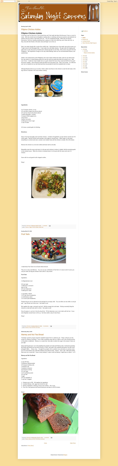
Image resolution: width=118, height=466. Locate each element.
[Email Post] (49, 225)
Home (45, 443)
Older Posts (73, 443)
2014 (84, 59)
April (85, 51)
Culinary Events (86, 41)
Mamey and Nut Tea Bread (32, 334)
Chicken (27, 227)
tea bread (42, 439)
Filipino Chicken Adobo (30, 29)
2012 (84, 64)
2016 (84, 55)
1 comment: (45, 225)
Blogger (65, 454)
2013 (84, 61)
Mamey (26, 439)
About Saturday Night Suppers (89, 43)
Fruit (30, 327)
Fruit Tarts (25, 234)
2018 (84, 49)
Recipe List (85, 39)
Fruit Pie (33, 327)
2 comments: (46, 326)
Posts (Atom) (31, 445)
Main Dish (41, 227)
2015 (84, 58)
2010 (84, 68)
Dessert (27, 327)
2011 (84, 66)
